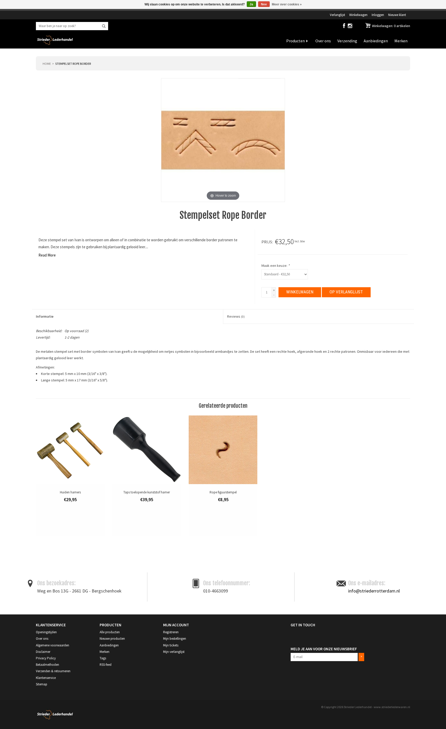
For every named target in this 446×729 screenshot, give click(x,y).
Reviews (236, 316)
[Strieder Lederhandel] (55, 43)
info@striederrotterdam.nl (374, 591)
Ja (251, 4)
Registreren (171, 632)
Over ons (323, 40)
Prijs (266, 241)
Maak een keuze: (275, 265)
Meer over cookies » (287, 4)
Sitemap (41, 684)
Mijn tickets (170, 645)
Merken (401, 40)
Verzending (347, 40)
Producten (295, 40)
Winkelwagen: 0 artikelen (390, 25)
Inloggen (378, 15)
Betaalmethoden (47, 664)
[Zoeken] (103, 26)
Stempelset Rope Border (73, 64)
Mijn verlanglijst (174, 652)
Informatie (44, 316)
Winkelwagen (358, 15)
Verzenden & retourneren (53, 671)
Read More (47, 255)
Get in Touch (303, 624)
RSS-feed (106, 664)
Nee (264, 4)
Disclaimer (43, 652)
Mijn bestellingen (174, 638)
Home (47, 64)
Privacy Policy (46, 658)
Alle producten (110, 632)
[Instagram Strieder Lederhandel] (350, 26)
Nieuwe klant (397, 15)
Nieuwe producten (112, 638)
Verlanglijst (337, 15)
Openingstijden (46, 632)
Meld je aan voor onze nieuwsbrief (324, 648)
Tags (103, 658)
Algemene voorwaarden (52, 645)
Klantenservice (46, 678)
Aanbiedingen (376, 40)
